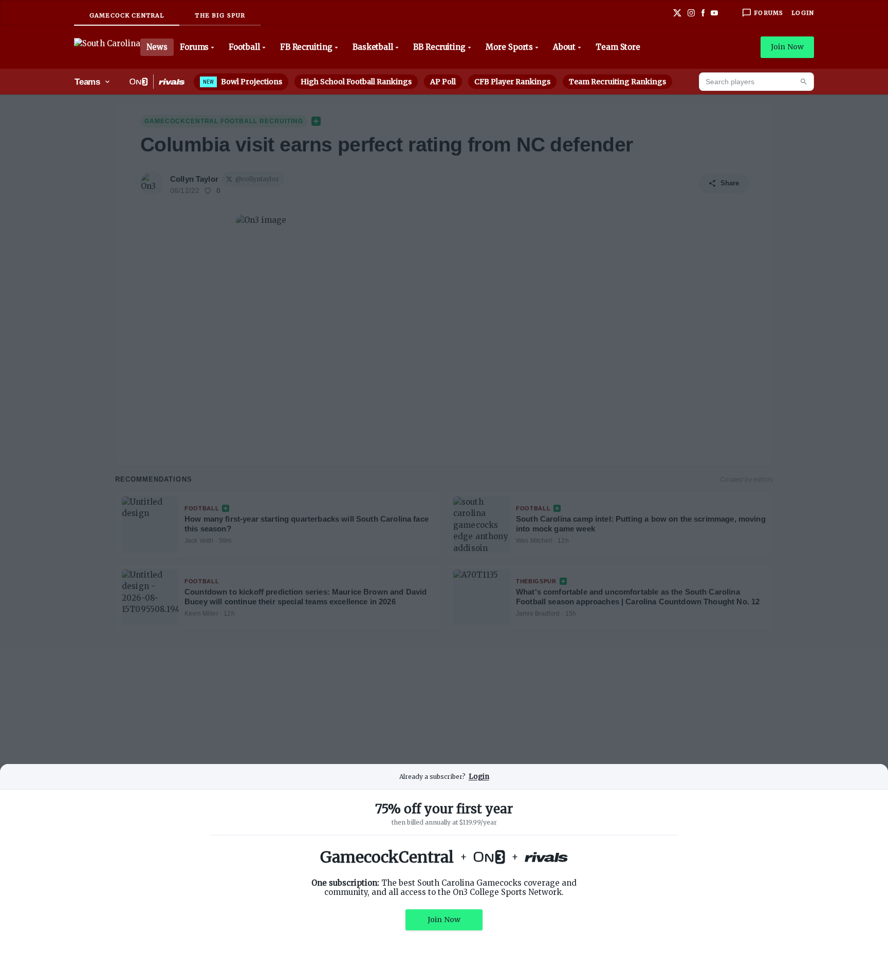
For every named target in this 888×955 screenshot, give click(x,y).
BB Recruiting (439, 47)
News (157, 47)
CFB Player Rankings (512, 81)
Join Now (787, 46)
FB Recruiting (306, 47)
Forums (194, 47)
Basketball (373, 47)
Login (802, 12)
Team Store (618, 47)
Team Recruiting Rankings (617, 81)
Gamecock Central (126, 15)
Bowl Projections (242, 81)
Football (244, 47)
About (564, 47)
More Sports (509, 47)
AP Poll (443, 81)
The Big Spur (220, 15)
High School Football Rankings (356, 81)
